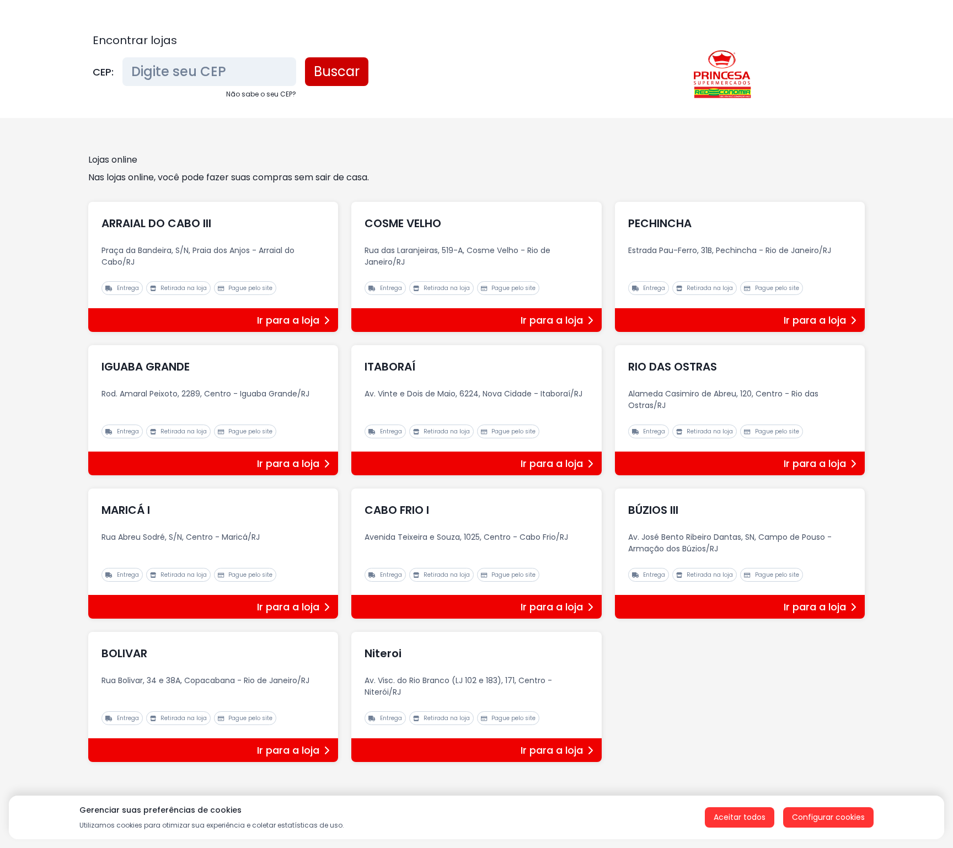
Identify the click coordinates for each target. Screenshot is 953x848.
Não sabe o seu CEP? (261, 94)
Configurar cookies (828, 817)
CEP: (103, 72)
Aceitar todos (739, 817)
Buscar (337, 71)
